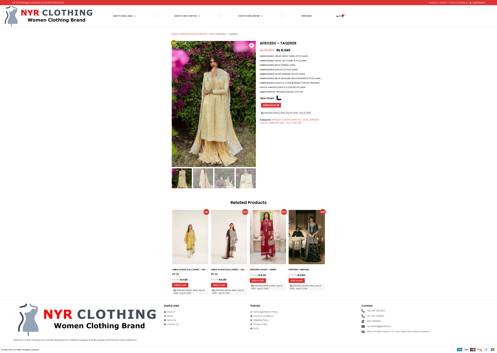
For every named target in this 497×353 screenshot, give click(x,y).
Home (174, 34)
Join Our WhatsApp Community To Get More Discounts (37, 2)
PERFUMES (306, 15)
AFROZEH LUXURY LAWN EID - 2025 (197, 34)
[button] (251, 45)
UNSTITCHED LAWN (122, 15)
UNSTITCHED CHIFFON (185, 15)
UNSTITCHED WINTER (249, 15)
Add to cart (180, 285)
